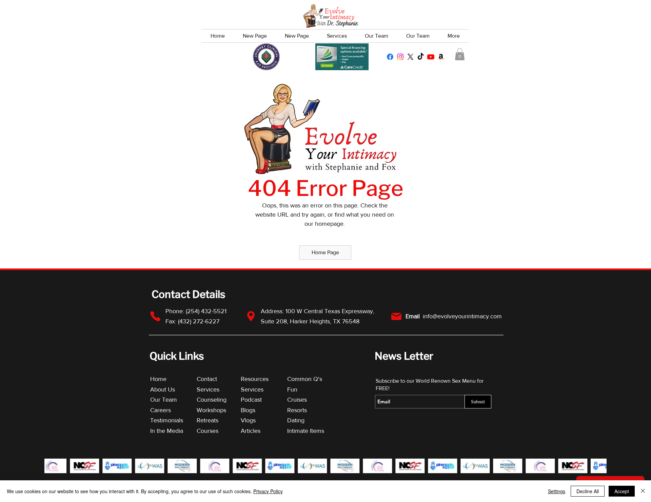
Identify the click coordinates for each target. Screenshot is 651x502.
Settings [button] (556, 491)
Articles (250, 430)
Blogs (248, 410)
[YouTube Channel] (431, 57)
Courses (207, 430)
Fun (292, 389)
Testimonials (167, 420)
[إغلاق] (643, 491)
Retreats (207, 420)
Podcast (251, 399)
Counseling (211, 399)
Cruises (297, 399)
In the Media (166, 430)
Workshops (211, 410)
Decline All (587, 491)
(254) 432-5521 (207, 311)
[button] (460, 54)
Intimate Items (305, 430)
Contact (207, 379)
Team (169, 399)
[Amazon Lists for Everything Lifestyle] (441, 57)
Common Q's (304, 379)
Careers (160, 410)
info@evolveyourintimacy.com (462, 316)
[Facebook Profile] (390, 57)
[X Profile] (410, 57)
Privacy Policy (268, 491)
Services (208, 389)
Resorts (297, 410)
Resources (255, 379)
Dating (295, 420)
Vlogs (248, 420)
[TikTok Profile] (420, 57)
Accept (621, 491)
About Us (162, 389)
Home (158, 379)
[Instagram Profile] (400, 57)
